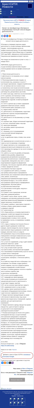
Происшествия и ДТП (10, 20)
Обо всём (19, 22)
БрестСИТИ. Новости (10, 5)
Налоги (14, 349)
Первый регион (10, 22)
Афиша (26, 17)
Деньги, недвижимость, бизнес (16, 33)
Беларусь (5, 17)
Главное (6, 33)
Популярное (20, 17)
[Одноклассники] (10, 36)
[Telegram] (2, 36)
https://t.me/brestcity (7, 345)
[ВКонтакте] (7, 36)
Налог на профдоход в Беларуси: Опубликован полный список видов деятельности (16, 29)
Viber (23, 368)
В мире (27, 20)
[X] (10, 363)
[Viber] (5, 36)
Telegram (30, 368)
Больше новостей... (17, 380)
